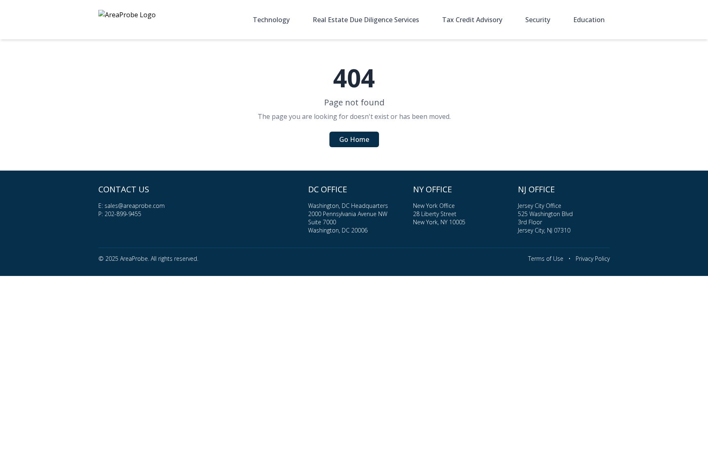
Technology (271, 19)
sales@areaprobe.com (134, 206)
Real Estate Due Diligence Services (366, 19)
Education (589, 19)
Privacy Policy (593, 258)
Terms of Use (545, 258)
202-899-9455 (122, 214)
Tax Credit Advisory (472, 19)
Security (537, 19)
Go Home (354, 139)
